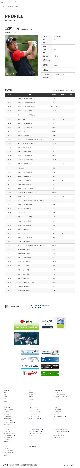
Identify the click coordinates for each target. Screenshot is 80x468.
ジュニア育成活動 (57, 411)
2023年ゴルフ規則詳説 (9, 422)
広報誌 (5, 401)
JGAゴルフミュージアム (59, 435)
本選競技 (31, 392)
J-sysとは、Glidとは (33, 414)
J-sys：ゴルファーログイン (35, 431)
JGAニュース (7, 431)
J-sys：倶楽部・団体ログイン (35, 429)
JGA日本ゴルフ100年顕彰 (59, 437)
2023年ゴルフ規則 (8, 420)
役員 (5, 394)
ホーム (4, 6)
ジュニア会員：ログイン (34, 433)
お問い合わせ (56, 414)
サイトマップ (7, 448)
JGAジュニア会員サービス (59, 416)
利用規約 (6, 454)
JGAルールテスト (8, 424)
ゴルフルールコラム (8, 409)
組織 (5, 392)
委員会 (5, 396)
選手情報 (10, 6)
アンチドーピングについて (59, 433)
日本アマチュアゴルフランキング (61, 429)
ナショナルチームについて (59, 392)
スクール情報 (56, 413)
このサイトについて (8, 452)
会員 (5, 398)
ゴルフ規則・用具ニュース (10, 435)
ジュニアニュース (8, 439)
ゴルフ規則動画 (7, 416)
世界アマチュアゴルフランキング (61, 431)
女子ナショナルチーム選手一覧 (60, 398)
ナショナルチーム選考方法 (59, 394)
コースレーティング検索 (34, 418)
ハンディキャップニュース (10, 437)
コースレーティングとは (34, 416)
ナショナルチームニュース (10, 433)
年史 (5, 399)
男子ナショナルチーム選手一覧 (60, 396)
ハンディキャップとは (33, 409)
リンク (5, 446)
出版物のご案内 (7, 418)
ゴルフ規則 (6, 411)
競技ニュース (7, 441)
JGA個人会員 (32, 435)
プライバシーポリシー (9, 450)
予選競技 (31, 394)
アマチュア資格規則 (8, 413)
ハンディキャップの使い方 (34, 411)
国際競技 (31, 396)
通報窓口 (6, 455)
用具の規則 (6, 414)
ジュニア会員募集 (57, 409)
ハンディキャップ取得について (35, 413)
